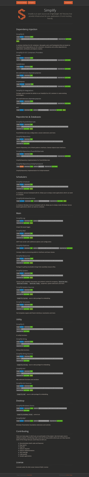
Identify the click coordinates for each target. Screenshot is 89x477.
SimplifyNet (29, 475)
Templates (31, 2)
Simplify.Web (68, 2)
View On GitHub (21, 2)
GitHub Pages (69, 475)
